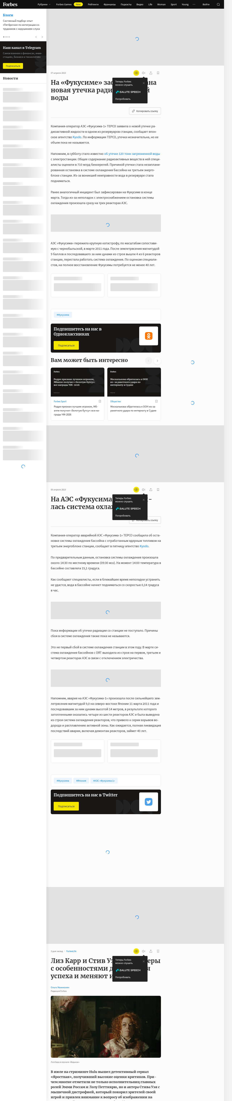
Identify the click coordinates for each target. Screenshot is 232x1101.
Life (150, 4)
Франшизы (110, 4)
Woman (161, 4)
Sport (174, 4)
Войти (206, 4)
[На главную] (10, 4)
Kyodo (77, 137)
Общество (115, 401)
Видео (139, 4)
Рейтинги (93, 4)
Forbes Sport (60, 401)
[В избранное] (100, 401)
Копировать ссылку (147, 111)
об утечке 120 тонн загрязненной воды (132, 154)
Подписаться (66, 345)
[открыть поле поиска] (218, 4)
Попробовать (122, 99)
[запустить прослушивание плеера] (143, 73)
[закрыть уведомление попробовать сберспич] (144, 83)
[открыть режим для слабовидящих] (136, 73)
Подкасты (126, 4)
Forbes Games (68, 4)
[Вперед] (167, 285)
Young (185, 4)
